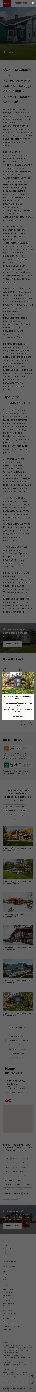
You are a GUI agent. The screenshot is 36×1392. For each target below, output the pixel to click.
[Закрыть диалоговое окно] (33, 3)
